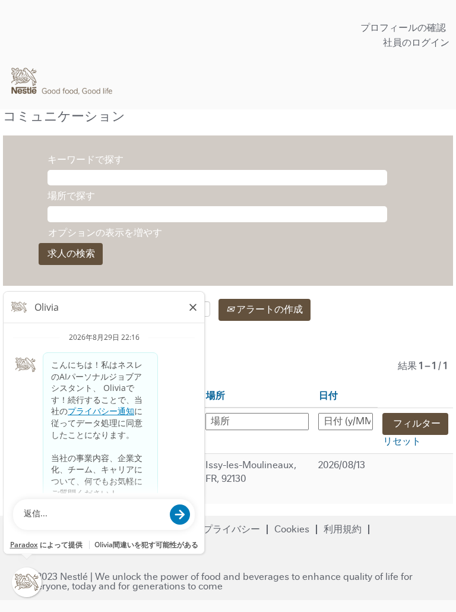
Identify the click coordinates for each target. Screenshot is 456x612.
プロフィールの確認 (403, 27)
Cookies (291, 529)
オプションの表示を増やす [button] (105, 232)
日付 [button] (328, 395)
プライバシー (231, 529)
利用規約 (343, 529)
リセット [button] (402, 441)
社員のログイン (416, 42)
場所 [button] (215, 395)
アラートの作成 (268, 309)
